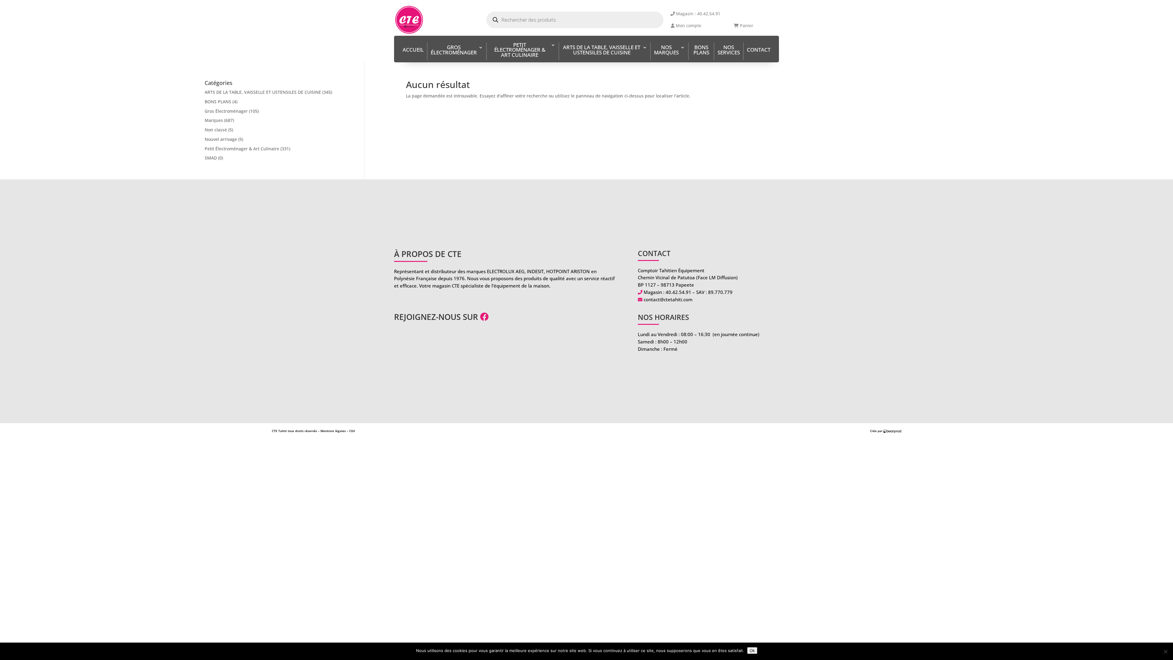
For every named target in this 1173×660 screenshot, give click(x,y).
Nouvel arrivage (221, 139)
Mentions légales (333, 431)
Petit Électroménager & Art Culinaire (519, 50)
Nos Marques (666, 50)
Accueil (413, 50)
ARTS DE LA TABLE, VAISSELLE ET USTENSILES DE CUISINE (601, 50)
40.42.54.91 (678, 292)
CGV (352, 431)
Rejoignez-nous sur (437, 316)
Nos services (729, 50)
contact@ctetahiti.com (668, 299)
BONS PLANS (701, 50)
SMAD (211, 158)
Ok (752, 650)
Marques (214, 120)
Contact (758, 50)
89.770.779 (720, 292)
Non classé (216, 130)
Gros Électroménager (454, 50)
